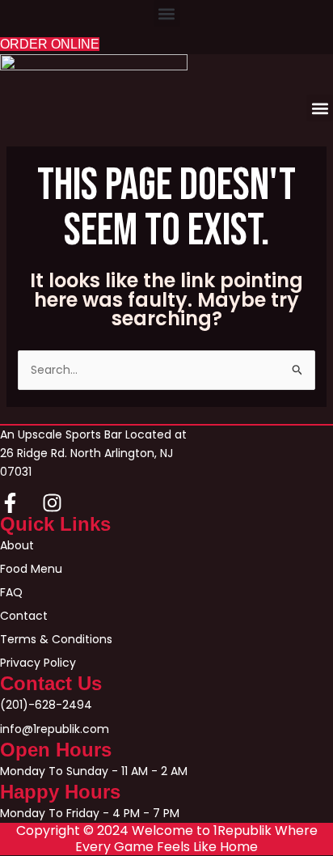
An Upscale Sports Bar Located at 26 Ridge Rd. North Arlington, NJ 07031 (93, 453)
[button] (167, 13)
